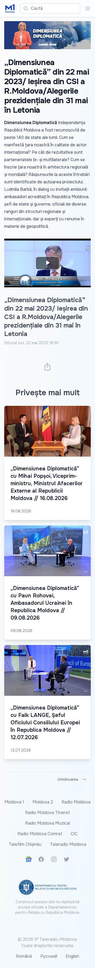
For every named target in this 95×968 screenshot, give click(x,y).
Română (24, 956)
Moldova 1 (14, 802)
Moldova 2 (42, 802)
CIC (74, 834)
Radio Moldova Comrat (39, 834)
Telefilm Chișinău (25, 844)
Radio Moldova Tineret (47, 812)
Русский (48, 956)
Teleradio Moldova (68, 844)
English (72, 956)
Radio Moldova (76, 802)
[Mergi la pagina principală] (10, 8)
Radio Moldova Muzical (47, 823)
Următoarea (68, 779)
